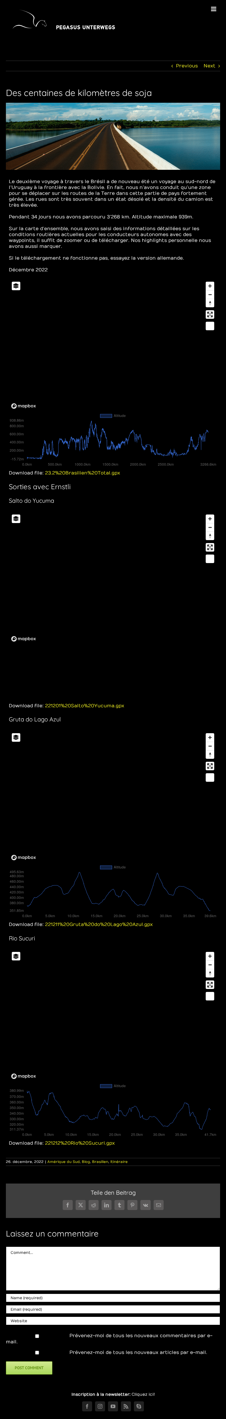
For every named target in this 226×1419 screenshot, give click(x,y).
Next (209, 66)
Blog (86, 1162)
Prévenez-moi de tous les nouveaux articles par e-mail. (138, 1352)
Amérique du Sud (63, 1162)
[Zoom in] (210, 286)
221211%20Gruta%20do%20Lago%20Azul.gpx (99, 924)
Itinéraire (119, 1162)
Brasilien (100, 1162)
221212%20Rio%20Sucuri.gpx (80, 1143)
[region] (113, 345)
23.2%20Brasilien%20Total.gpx (82, 473)
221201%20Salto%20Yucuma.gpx (84, 705)
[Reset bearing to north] (210, 303)
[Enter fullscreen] (210, 314)
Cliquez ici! (143, 1394)
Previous (187, 66)
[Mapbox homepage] (23, 406)
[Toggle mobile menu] (214, 9)
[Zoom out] (210, 294)
